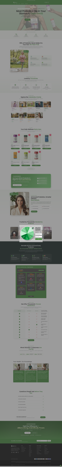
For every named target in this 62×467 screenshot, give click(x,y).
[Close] (42, 225)
